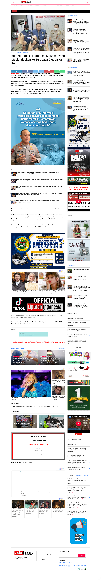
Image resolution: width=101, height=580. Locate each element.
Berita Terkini (15, 356)
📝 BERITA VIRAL (73, 67)
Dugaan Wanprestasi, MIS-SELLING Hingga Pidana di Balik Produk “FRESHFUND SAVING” (38, 200)
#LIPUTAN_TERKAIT (19, 348)
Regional (19, 52)
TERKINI (22, 6)
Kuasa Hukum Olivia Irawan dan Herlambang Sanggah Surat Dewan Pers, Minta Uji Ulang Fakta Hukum (39, 187)
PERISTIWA (60, 6)
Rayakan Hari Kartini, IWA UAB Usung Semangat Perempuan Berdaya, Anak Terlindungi (80, 297)
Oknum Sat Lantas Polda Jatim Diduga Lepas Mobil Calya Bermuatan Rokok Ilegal (51, 423)
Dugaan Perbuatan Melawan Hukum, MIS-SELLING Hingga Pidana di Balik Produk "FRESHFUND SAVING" (23, 360)
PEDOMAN (49, 554)
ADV (73, 6)
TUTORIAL (49, 556)
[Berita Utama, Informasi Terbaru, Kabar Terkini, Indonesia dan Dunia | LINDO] (26, 3)
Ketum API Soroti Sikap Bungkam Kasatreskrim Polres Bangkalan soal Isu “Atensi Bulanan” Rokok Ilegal (81, 90)
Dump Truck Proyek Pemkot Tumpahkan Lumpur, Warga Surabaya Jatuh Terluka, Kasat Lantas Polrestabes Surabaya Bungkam (39, 180)
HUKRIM (37, 6)
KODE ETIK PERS (43, 552)
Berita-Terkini (26, 52)
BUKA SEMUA (61, 348)
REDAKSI (43, 559)
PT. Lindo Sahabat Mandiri (52, 577)
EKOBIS (52, 6)
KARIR (42, 556)
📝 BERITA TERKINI (73, 16)
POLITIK (30, 6)
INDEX (67, 6)
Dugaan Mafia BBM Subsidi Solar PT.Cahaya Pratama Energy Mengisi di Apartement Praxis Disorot (81, 82)
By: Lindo (13, 66)
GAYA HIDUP (45, 6)
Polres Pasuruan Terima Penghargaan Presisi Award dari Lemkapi (24, 424)
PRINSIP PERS (50, 551)
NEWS (15, 6)
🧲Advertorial (71, 265)
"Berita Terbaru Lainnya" (27, 335)
